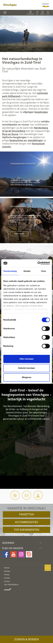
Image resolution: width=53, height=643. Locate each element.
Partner (6, 568)
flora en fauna (10, 134)
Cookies (7, 578)
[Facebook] (6, 554)
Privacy (6, 574)
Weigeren (26, 377)
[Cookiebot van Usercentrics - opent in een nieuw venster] (38, 263)
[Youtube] (13, 554)
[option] (26, 34)
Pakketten (26, 514)
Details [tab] (27, 271)
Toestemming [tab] (10, 271)
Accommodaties (26, 522)
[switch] (46, 328)
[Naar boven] (48, 568)
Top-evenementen (26, 530)
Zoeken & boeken (26, 639)
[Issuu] (29, 554)
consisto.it (7, 589)
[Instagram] (21, 554)
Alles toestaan (26, 359)
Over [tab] (43, 271)
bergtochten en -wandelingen (26, 140)
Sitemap (7, 571)
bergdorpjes (41, 112)
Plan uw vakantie (12, 548)
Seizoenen (8, 542)
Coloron (7, 581)
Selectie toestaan (26, 368)
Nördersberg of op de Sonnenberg (25, 129)
